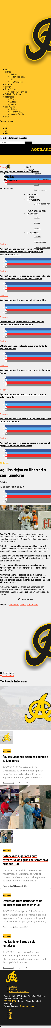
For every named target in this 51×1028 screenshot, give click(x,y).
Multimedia (9, 97)
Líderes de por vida (18, 92)
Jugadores (14, 604)
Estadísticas (10, 89)
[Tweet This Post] (28, 261)
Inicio (7, 69)
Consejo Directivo (17, 114)
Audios (13, 102)
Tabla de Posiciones (13, 94)
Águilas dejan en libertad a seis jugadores (19, 171)
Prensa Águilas (8, 783)
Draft (7, 116)
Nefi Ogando (32, 604)
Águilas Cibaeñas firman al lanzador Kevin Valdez (23, 300)
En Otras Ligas (16, 82)
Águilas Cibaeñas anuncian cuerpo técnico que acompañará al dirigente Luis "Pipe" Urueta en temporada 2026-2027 (21, 252)
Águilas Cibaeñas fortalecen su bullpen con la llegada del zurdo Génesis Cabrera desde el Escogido (25, 277)
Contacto (13, 986)
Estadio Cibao (16, 112)
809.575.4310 (10, 1001)
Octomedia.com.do (28, 1006)
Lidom (12, 79)
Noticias (13, 74)
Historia (13, 109)
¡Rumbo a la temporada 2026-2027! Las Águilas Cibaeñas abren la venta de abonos (22, 323)
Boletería (13, 989)
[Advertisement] (25, 215)
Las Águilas (10, 107)
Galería (13, 104)
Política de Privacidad (19, 991)
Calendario (9, 84)
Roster (8, 87)
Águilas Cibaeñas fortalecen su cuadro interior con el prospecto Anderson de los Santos (25, 444)
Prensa (8, 72)
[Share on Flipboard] (28, 264)
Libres (23, 604)
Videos (13, 99)
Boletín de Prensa (17, 77)
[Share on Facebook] (28, 259)
